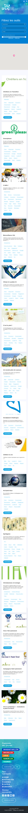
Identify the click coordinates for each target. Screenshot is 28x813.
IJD (17, 766)
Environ (17, 679)
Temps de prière (19, 593)
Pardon (19, 555)
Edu (18, 107)
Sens (5, 208)
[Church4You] (10, 10)
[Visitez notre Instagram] (6, 795)
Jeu (5, 541)
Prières (10, 463)
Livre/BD (6, 593)
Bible (5, 194)
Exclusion (6, 388)
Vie (9, 210)
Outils (7, 784)
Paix (14, 390)
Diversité (6, 201)
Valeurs (5, 210)
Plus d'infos (8, 117)
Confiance (6, 197)
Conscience (17, 102)
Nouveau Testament (8, 555)
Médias (5, 111)
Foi (10, 388)
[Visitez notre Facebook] (3, 795)
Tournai (6, 762)
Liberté (14, 388)
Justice (5, 203)
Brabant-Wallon (10, 749)
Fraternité (20, 296)
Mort (9, 553)
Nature (10, 111)
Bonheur (10, 194)
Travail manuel (12, 720)
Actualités (9, 779)
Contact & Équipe (8, 810)
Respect (15, 111)
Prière (10, 254)
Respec (21, 254)
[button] (14, 55)
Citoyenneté (10, 102)
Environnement (7, 250)
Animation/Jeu (7, 191)
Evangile (18, 201)
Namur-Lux (8, 759)
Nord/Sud (11, 342)
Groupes (8, 787)
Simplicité (18, 113)
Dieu (5, 199)
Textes (9, 465)
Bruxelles (8, 752)
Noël (10, 390)
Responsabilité (7, 113)
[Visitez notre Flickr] (8, 795)
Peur (5, 205)
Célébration (19, 544)
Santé (13, 113)
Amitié (5, 544)
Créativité (14, 104)
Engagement (6, 109)
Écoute (5, 384)
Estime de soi (15, 250)
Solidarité (10, 257)
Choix (5, 102)
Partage (5, 254)
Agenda (7, 782)
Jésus (5, 551)
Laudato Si (19, 109)
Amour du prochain (8, 246)
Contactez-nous (9, 800)
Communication (17, 194)
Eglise (10, 384)
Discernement (7, 107)
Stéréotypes (16, 208)
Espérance (12, 201)
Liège (10, 203)
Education (19, 153)
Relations (16, 254)
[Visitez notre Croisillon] (13, 795)
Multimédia (6, 99)
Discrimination (18, 199)
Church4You (8, 766)
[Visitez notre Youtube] (11, 795)
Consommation (7, 104)
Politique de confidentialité (18, 810)
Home (6, 777)
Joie (5, 252)
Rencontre (10, 205)
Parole (19, 203)
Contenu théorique (16, 591)
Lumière (18, 551)
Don (9, 248)
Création (6, 381)
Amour (10, 544)
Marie (5, 553)
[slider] (2, 37)
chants (5, 547)
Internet (13, 109)
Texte (5, 596)
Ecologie (13, 107)
